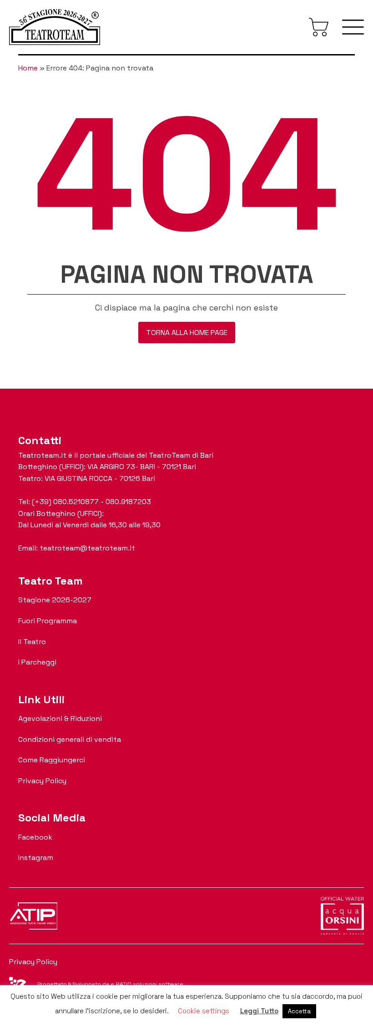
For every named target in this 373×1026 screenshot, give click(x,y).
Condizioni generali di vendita (69, 739)
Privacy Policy (42, 781)
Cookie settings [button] (203, 1010)
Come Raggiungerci (51, 760)
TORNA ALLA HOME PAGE (186, 332)
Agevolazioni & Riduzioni (60, 718)
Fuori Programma (47, 621)
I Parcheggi (37, 662)
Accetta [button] (299, 1011)
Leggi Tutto (259, 1010)
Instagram (35, 857)
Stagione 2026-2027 (54, 600)
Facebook (35, 837)
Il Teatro (32, 641)
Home (28, 68)
